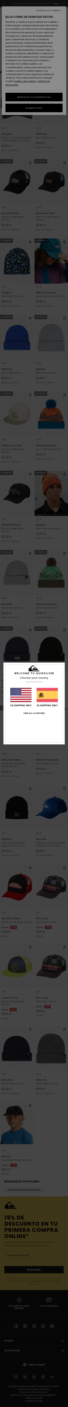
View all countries (34, 713)
